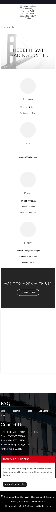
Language (43, 411)
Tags (3, 411)
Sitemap (4, 415)
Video (29, 411)
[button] (28, 292)
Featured (16, 411)
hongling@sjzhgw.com (19, 444)
